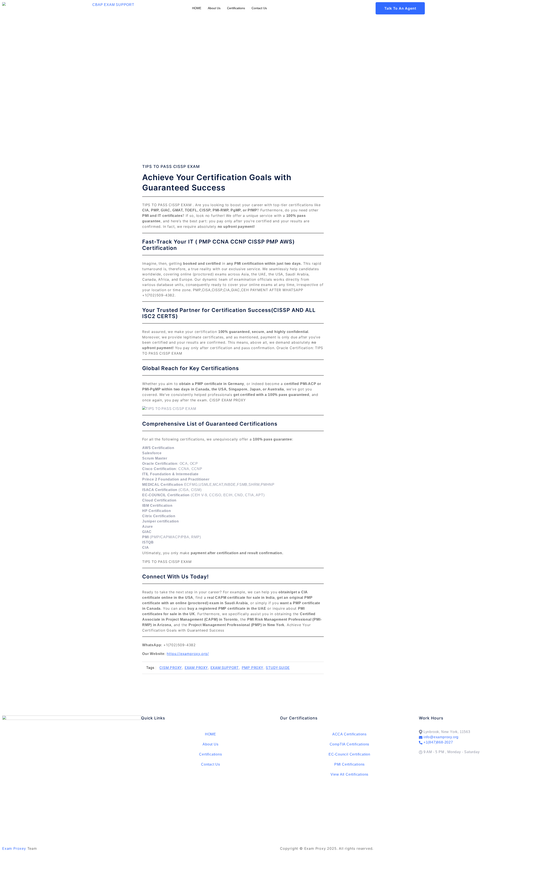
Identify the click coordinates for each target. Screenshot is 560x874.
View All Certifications (349, 774)
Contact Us (259, 8)
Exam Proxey (14, 848)
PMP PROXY (252, 668)
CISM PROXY (170, 668)
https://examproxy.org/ (188, 653)
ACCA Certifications (349, 734)
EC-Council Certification (349, 754)
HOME (196, 8)
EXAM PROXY (196, 668)
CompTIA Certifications (349, 744)
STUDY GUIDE (278, 668)
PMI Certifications (349, 764)
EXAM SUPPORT (224, 668)
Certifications (236, 8)
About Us (214, 8)
